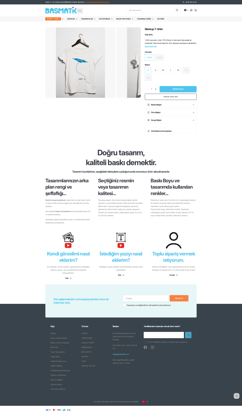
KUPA (84, 361)
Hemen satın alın (171, 97)
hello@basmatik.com (121, 354)
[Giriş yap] (191, 10)
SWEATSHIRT (87, 338)
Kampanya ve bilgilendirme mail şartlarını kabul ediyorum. (149, 305)
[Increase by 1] (155, 89)
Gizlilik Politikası (56, 366)
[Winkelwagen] (195, 10)
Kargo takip (55, 357)
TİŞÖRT (85, 333)
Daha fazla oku (151, 46)
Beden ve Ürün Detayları (60, 343)
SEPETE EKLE (178, 89)
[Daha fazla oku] (186, 10)
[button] (134, 62)
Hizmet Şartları (56, 384)
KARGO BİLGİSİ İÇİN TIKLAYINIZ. (97, 2)
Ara (177, 10)
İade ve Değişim (57, 380)
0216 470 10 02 (191, 2)
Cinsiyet (148, 52)
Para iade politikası (58, 389)
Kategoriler (104, 19)
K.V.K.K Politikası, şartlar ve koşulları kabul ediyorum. (167, 342)
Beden (147, 65)
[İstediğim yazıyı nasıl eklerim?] (121, 241)
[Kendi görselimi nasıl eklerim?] (68, 241)
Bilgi (52, 326)
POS (114, 401)
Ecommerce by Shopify (129, 401)
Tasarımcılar (87, 19)
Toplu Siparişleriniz (58, 352)
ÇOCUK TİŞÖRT (88, 343)
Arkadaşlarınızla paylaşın (161, 131)
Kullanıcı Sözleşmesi (58, 375)
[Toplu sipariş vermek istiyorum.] (174, 240)
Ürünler (71, 19)
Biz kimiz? (54, 347)
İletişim (160, 19)
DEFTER (85, 357)
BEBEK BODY (87, 347)
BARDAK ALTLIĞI (88, 366)
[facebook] (145, 347)
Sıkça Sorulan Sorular (59, 338)
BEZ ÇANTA (86, 352)
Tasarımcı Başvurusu (58, 361)
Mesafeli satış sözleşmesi (60, 370)
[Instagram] (152, 347)
